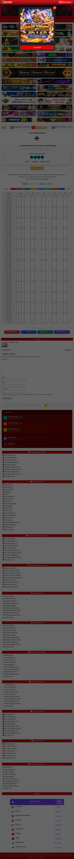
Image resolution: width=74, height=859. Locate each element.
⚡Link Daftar (37, 47)
